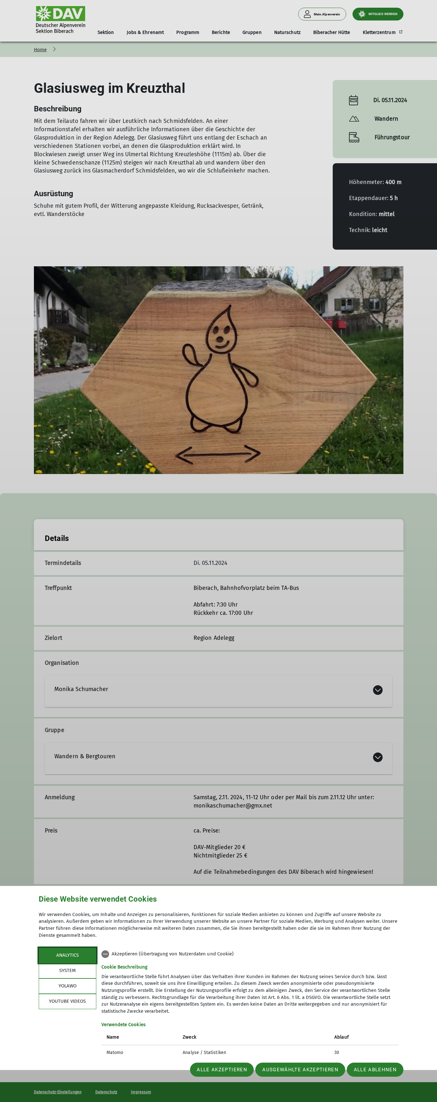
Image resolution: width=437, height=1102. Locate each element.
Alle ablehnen (375, 1070)
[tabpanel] (250, 1004)
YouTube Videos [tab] (67, 1001)
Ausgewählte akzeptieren (300, 1070)
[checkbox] (250, 954)
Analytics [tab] (67, 955)
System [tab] (67, 970)
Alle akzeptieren (222, 1070)
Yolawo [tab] (67, 986)
